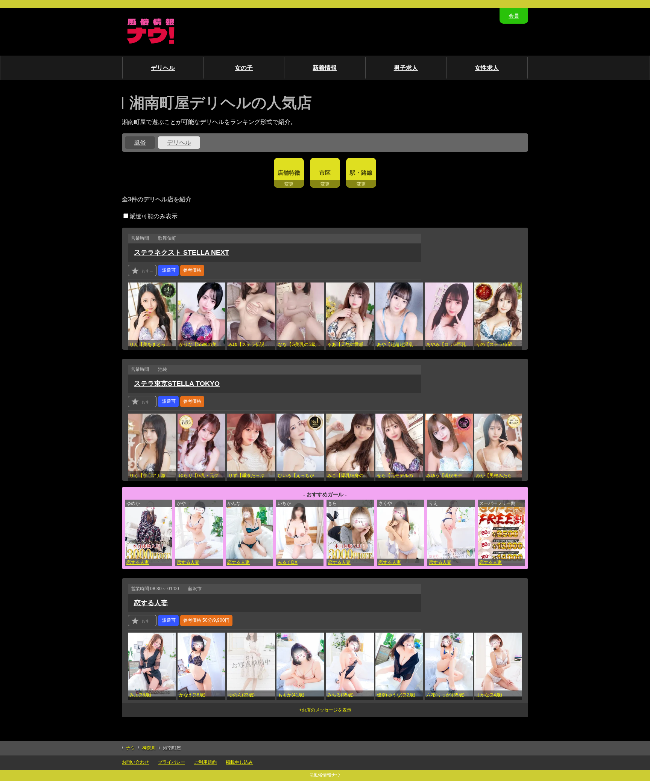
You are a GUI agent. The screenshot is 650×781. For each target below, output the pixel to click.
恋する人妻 (137, 562)
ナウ (130, 748)
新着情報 (325, 68)
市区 (325, 172)
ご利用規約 (205, 762)
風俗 (140, 142)
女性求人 (487, 68)
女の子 (244, 68)
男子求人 (406, 68)
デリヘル (163, 68)
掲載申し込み (239, 762)
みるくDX (288, 562)
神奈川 (149, 748)
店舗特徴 (289, 172)
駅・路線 (361, 172)
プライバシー (171, 762)
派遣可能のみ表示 (153, 216)
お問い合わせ (135, 762)
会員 (514, 16)
